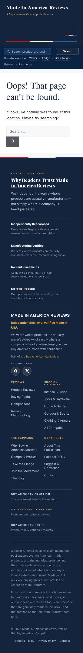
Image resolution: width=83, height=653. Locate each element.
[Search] (12, 142)
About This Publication (52, 448)
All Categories (54, 428)
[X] (27, 371)
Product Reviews (23, 390)
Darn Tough (62, 58)
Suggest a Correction (51, 466)
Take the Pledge (22, 464)
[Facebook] (15, 371)
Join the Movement (25, 471)
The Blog (17, 478)
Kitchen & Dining (55, 392)
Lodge (46, 58)
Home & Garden (55, 406)
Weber (33, 58)
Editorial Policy (54, 457)
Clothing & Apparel (57, 420)
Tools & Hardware (57, 399)
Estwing (9, 64)
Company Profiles (24, 457)
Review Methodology (20, 413)
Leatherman (26, 64)
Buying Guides (21, 397)
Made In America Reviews (37, 7)
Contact (50, 475)
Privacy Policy (47, 640)
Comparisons (20, 404)
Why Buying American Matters (23, 448)
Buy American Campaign (42, 356)
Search (67, 51)
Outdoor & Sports (56, 413)
